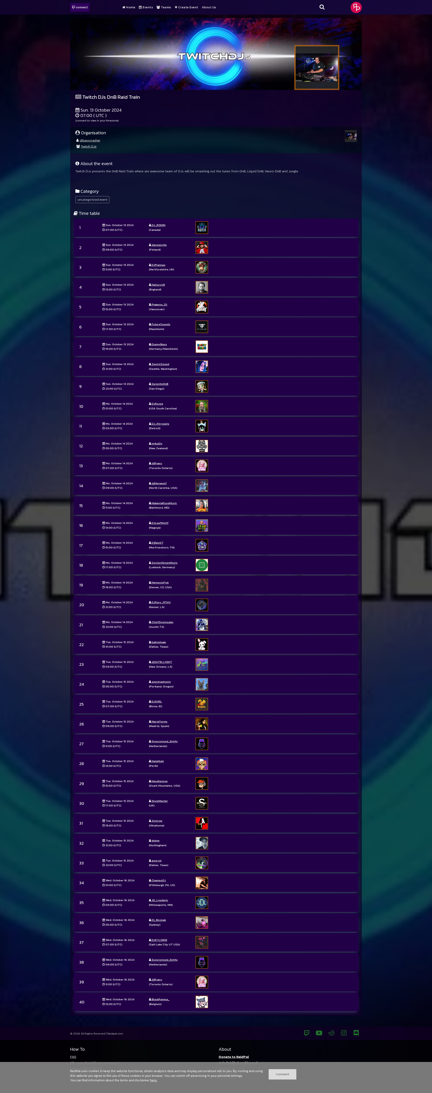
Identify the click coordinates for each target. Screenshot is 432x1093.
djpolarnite (159, 245)
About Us (209, 7)
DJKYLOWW (159, 940)
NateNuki (157, 761)
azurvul (156, 860)
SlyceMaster (159, 801)
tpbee (155, 840)
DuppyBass (159, 344)
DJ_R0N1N (158, 225)
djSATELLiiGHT (161, 662)
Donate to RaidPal (234, 1056)
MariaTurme (159, 721)
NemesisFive (160, 582)
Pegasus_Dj (159, 304)
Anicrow (156, 821)
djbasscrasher (90, 140)
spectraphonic (161, 682)
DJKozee (157, 404)
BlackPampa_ (160, 999)
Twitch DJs (89, 146)
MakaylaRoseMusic (164, 503)
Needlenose (159, 781)
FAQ (73, 1056)
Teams (165, 7)
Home (130, 7)
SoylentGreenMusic (164, 563)
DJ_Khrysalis (160, 424)
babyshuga (158, 642)
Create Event (187, 7)
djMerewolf (159, 483)
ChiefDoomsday (162, 622)
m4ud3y (156, 443)
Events (147, 7)
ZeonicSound (160, 364)
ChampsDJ (158, 880)
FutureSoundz (160, 324)
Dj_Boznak (158, 920)
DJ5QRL (156, 701)
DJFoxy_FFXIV (161, 602)
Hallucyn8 (158, 285)
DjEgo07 (157, 543)
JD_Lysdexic (159, 900)
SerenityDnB (159, 384)
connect (81, 7)
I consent (282, 1074)
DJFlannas (158, 265)
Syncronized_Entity (164, 741)
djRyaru (156, 463)
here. (153, 1080)
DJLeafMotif (160, 523)
